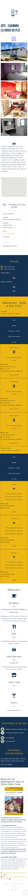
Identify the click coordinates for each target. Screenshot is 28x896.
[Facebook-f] (12, 890)
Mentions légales (14, 886)
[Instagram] (15, 890)
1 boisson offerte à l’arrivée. (14, 710)
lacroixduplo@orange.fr (9, 233)
